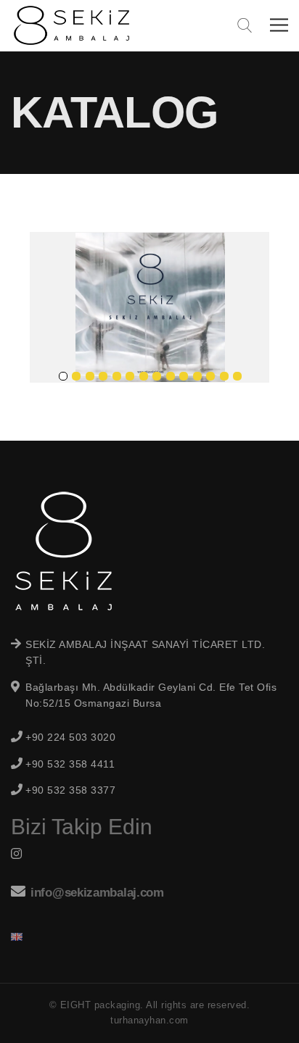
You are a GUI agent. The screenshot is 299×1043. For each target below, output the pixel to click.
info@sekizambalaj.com (97, 892)
